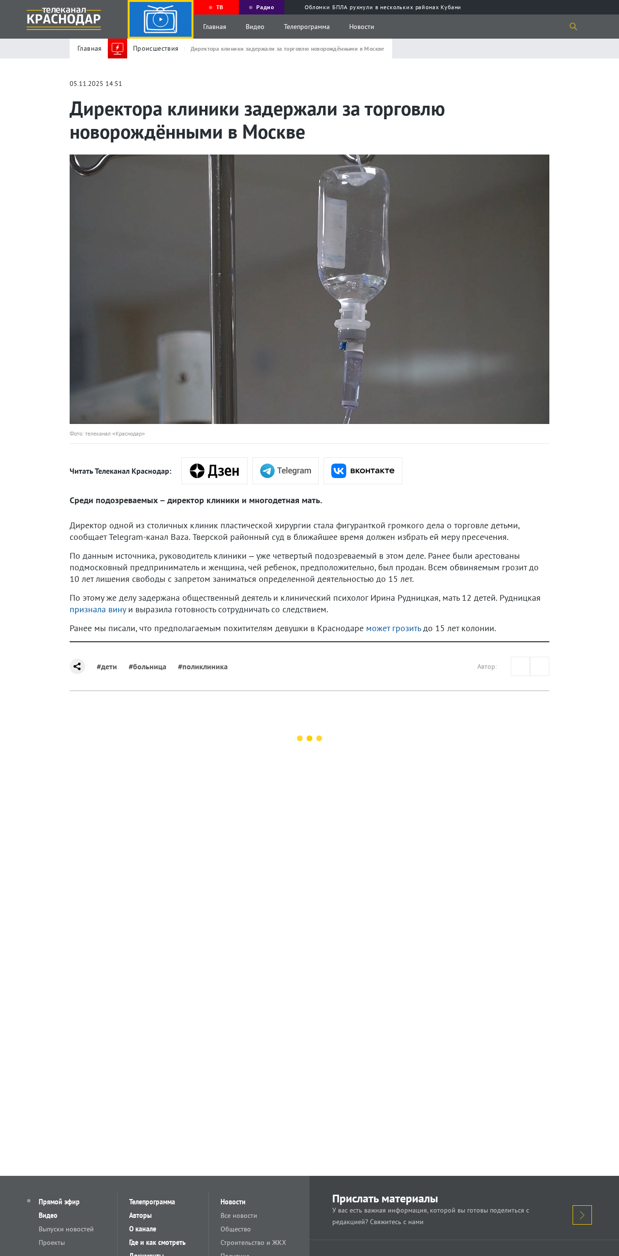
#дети (107, 666)
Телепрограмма (307, 26)
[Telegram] (285, 470)
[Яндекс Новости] (214, 470)
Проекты (52, 1242)
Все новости (239, 1215)
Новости (361, 26)
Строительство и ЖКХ (253, 1242)
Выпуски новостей (66, 1229)
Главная (214, 26)
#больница (147, 666)
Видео (255, 26)
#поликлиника (203, 666)
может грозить (393, 628)
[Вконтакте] (363, 470)
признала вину (98, 609)
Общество (236, 1229)
